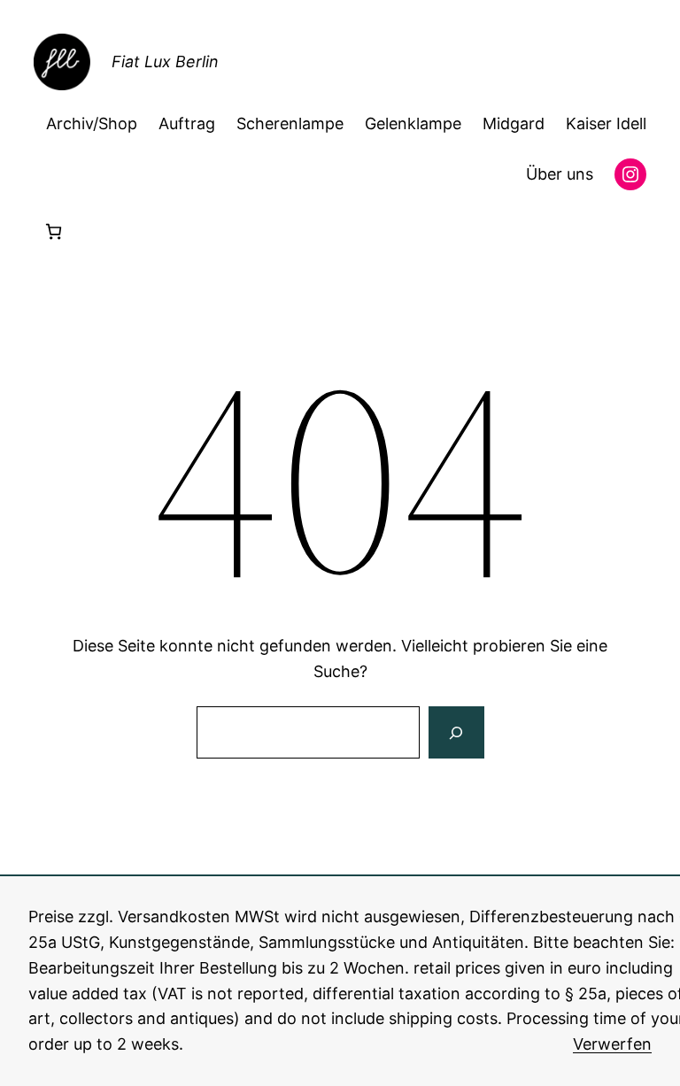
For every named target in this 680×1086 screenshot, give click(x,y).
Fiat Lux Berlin (165, 61)
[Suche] (456, 732)
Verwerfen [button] (612, 1044)
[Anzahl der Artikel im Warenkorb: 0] (53, 231)
